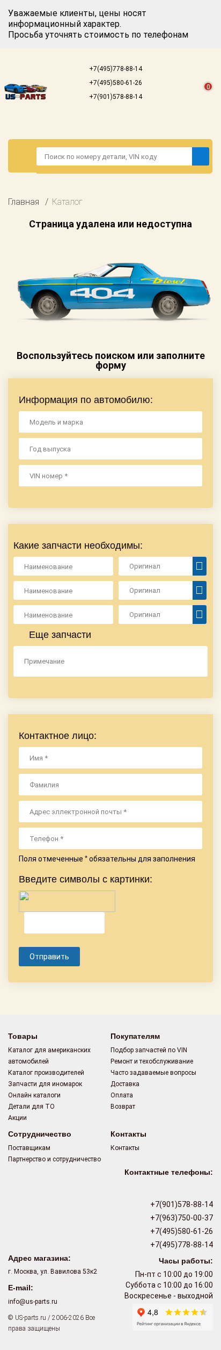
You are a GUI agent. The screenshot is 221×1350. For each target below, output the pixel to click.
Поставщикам (29, 1148)
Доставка (124, 1084)
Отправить (49, 956)
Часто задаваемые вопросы (153, 1072)
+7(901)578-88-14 (114, 96)
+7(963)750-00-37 (181, 1217)
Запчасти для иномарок (45, 1084)
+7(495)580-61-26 (114, 83)
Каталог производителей (46, 1072)
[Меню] (22, 156)
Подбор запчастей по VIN (148, 1050)
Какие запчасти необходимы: (78, 545)
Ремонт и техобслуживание (151, 1061)
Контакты (124, 1148)
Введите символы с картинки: (85, 879)
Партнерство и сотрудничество (54, 1159)
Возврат (122, 1106)
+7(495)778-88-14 (114, 69)
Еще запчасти (58, 634)
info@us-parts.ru (32, 1301)
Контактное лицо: (58, 735)
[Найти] (200, 156)
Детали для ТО (31, 1106)
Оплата (121, 1095)
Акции (17, 1118)
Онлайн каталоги (34, 1095)
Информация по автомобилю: (86, 399)
